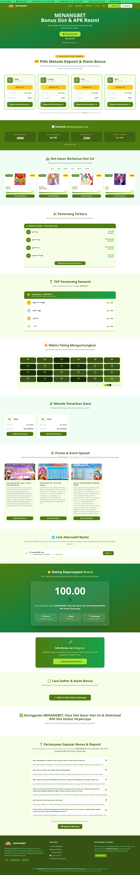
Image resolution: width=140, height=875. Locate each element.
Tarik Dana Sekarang (20, 434)
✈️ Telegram (126, 6)
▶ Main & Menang (20, 196)
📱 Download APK (70, 34)
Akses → (108, 553)
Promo (97, 6)
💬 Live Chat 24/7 (55, 855)
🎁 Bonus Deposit (56, 849)
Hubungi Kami (100, 855)
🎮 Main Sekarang (56, 846)
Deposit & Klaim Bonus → (20, 104)
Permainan (79, 6)
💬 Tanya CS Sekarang (70, 826)
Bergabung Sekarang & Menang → (70, 263)
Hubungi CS (85, 113)
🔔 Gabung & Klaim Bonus (70, 661)
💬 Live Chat (114, 6)
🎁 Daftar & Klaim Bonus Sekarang (70, 697)
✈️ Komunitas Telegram (58, 859)
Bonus (70, 6)
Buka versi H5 (70, 38)
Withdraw (88, 6)
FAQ (103, 6)
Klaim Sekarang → (20, 518)
